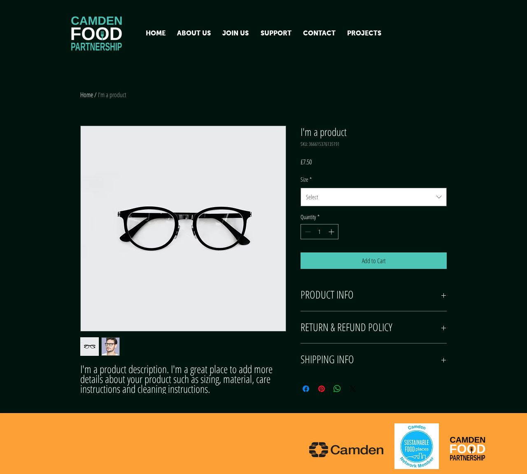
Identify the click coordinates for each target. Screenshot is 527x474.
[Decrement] (307, 231)
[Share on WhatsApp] (337, 389)
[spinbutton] (319, 231)
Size (306, 179)
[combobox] (374, 197)
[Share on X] (353, 389)
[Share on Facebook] (306, 389)
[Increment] (332, 231)
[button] (194, 34)
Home (86, 94)
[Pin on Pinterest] (321, 389)
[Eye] (97, 33)
